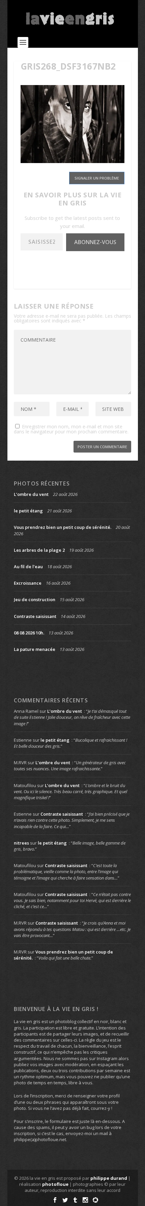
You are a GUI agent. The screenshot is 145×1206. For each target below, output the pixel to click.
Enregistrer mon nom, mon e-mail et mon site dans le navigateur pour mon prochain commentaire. (71, 429)
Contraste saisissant (35, 616)
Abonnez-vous (95, 242)
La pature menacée (34, 649)
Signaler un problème (97, 178)
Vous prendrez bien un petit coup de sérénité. (62, 527)
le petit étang (28, 511)
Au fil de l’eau (28, 566)
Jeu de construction (34, 599)
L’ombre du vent (31, 494)
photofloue (55, 1184)
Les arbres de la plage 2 (39, 550)
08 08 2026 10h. (29, 633)
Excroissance (27, 583)
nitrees (21, 843)
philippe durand (108, 1178)
